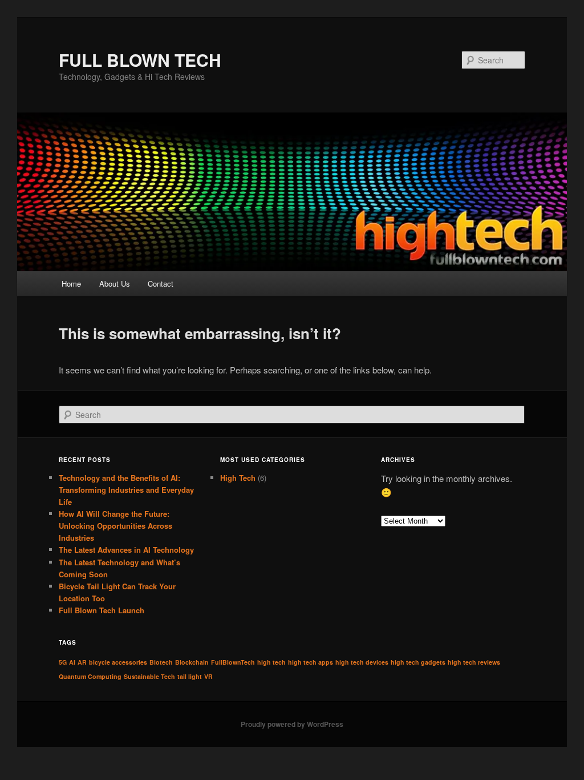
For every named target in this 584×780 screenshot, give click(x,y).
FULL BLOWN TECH (140, 59)
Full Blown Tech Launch (101, 610)
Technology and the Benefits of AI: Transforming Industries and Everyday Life (126, 489)
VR (208, 676)
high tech (271, 662)
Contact (160, 283)
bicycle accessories (118, 662)
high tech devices (361, 662)
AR (82, 662)
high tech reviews (474, 662)
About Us (114, 283)
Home (71, 283)
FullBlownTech (233, 662)
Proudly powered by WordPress (292, 724)
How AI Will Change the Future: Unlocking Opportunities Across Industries (115, 525)
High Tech (238, 477)
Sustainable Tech (149, 676)
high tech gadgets (418, 662)
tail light (189, 676)
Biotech (161, 662)
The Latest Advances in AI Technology (126, 549)
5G (63, 662)
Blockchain (192, 662)
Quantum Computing (90, 676)
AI (72, 662)
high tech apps (310, 662)
